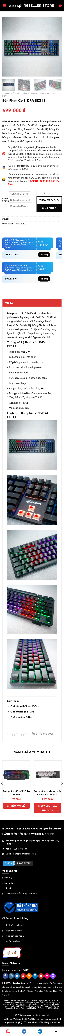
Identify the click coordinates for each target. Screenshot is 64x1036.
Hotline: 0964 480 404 (16, 848)
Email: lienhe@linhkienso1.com (20, 853)
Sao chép (43, 254)
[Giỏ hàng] (60, 5)
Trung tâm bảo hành (14, 936)
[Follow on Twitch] (53, 976)
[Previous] (7, 47)
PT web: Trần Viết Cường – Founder (21, 893)
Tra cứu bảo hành (13, 941)
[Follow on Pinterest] (23, 976)
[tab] (32, 303)
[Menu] (4, 5)
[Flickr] (47, 976)
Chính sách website (14, 925)
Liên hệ (8, 888)
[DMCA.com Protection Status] (17, 863)
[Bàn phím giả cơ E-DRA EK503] (16, 774)
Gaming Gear (37, 93)
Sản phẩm (22, 93)
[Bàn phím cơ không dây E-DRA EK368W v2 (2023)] (48, 774)
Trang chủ (8, 93)
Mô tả (9, 302)
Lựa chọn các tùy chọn (49, 808)
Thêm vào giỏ (49, 200)
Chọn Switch (5, 199)
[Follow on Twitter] (17, 976)
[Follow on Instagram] (11, 976)
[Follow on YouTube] (41, 976)
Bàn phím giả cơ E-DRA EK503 (16, 793)
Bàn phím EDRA (19, 224)
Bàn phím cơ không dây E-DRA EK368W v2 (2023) (47, 793)
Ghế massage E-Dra (22, 711)
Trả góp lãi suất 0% (13, 930)
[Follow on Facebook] (5, 976)
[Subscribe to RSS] (29, 976)
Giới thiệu (9, 877)
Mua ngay (49, 208)
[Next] (56, 47)
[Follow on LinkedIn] (35, 976)
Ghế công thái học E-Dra (24, 706)
